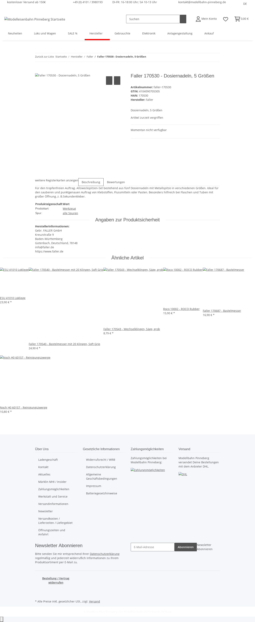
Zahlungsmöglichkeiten (53, 489)
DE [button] (245, 4)
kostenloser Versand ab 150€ (26, 2)
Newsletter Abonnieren (205, 547)
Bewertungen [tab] (116, 182)
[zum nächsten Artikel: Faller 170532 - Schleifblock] (156, 57)
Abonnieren (186, 547)
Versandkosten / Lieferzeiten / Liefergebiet (55, 521)
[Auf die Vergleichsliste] (109, 80)
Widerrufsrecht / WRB (100, 460)
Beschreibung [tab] (91, 182)
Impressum (93, 486)
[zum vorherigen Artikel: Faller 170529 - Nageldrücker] (149, 57)
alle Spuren (70, 213)
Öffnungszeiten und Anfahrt (51, 532)
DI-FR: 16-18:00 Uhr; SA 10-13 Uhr (134, 2)
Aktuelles (44, 474)
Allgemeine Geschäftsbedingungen (101, 476)
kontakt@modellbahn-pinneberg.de (202, 2)
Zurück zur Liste (44, 56)
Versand (94, 601)
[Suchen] (183, 19)
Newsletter (45, 511)
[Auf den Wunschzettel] (117, 80)
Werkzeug (69, 208)
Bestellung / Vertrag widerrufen (55, 580)
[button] (206, 19)
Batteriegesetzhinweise (101, 493)
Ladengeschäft (48, 460)
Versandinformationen (53, 504)
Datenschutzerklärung (101, 467)
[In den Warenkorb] (38, 71)
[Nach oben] (1, 619)
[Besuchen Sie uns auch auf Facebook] (38, 589)
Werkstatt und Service (53, 496)
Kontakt (43, 467)
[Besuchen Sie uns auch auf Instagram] (38, 594)
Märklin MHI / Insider (52, 482)
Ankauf (209, 33)
